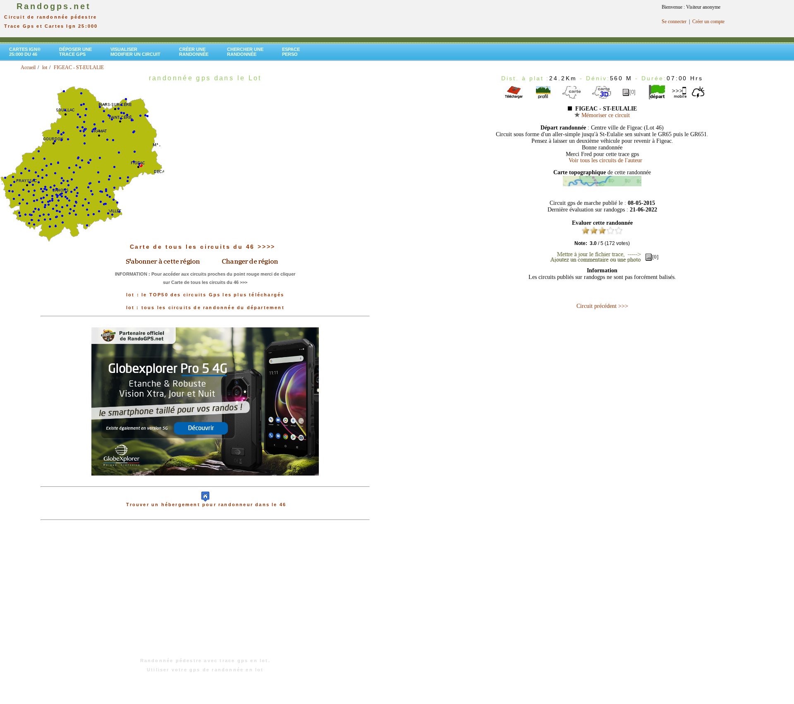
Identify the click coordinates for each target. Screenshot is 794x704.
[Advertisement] (205, 593)
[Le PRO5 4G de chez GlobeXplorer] (205, 482)
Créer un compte (708, 21)
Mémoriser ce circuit (605, 115)
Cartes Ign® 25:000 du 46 (25, 52)
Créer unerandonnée (193, 52)
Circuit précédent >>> (602, 306)
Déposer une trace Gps (75, 52)
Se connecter (674, 21)
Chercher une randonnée (245, 52)
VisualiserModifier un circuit (135, 52)
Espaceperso (291, 52)
